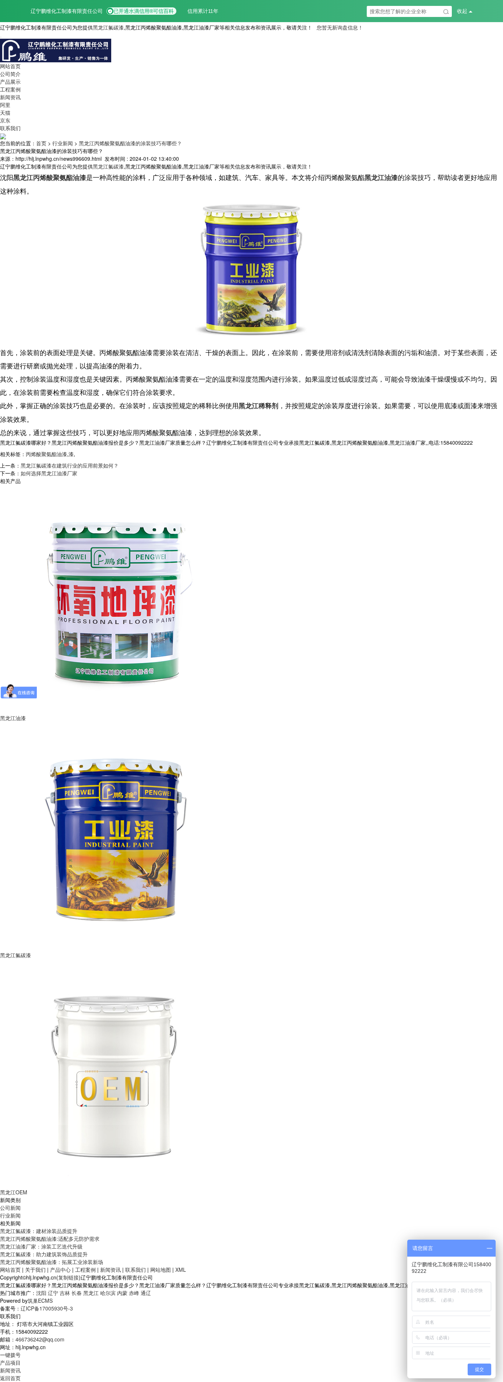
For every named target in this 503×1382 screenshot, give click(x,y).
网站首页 (10, 66)
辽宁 (53, 1292)
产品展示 (10, 81)
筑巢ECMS (40, 1300)
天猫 (5, 112)
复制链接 (68, 1277)
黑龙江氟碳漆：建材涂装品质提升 (38, 1231)
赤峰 (134, 1292)
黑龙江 (91, 1292)
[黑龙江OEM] (114, 1072)
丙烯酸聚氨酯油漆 (46, 454)
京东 (5, 120)
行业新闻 (62, 143)
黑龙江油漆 (13, 718)
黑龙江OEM (13, 1192)
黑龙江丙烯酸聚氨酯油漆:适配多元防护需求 (49, 1238)
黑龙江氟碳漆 (108, 27)
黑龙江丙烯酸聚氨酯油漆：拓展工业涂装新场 (51, 1261)
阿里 (5, 104)
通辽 (146, 1292)
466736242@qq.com (39, 1339)
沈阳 (41, 1292)
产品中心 (60, 1269)
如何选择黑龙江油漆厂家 (49, 473)
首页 (41, 143)
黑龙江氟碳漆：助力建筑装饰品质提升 (44, 1254)
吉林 (65, 1292)
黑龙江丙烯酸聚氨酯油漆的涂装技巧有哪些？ (130, 143)
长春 (76, 1292)
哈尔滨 (108, 1292)
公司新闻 (10, 1207)
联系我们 (10, 128)
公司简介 (10, 73)
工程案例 (10, 89)
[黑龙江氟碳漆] (114, 835)
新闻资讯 (10, 97)
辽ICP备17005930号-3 (47, 1308)
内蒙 (122, 1292)
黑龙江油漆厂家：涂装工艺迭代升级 (41, 1246)
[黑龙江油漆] (114, 598)
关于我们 (35, 1269)
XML (180, 1269)
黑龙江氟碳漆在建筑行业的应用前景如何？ (70, 465)
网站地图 (160, 1269)
